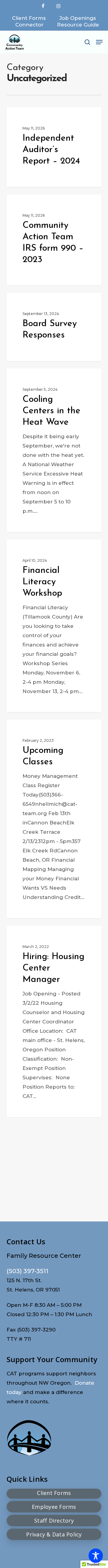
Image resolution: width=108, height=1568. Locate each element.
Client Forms (54, 1492)
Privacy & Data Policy (54, 1534)
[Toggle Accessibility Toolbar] (96, 1555)
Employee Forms (54, 1506)
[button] (99, 42)
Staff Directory (54, 1520)
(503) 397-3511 (27, 1271)
